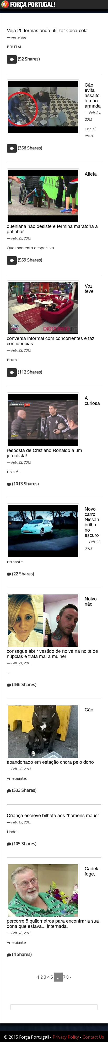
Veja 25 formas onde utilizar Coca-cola (47, 30)
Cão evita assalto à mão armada (93, 95)
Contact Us (93, 1037)
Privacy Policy (66, 1037)
